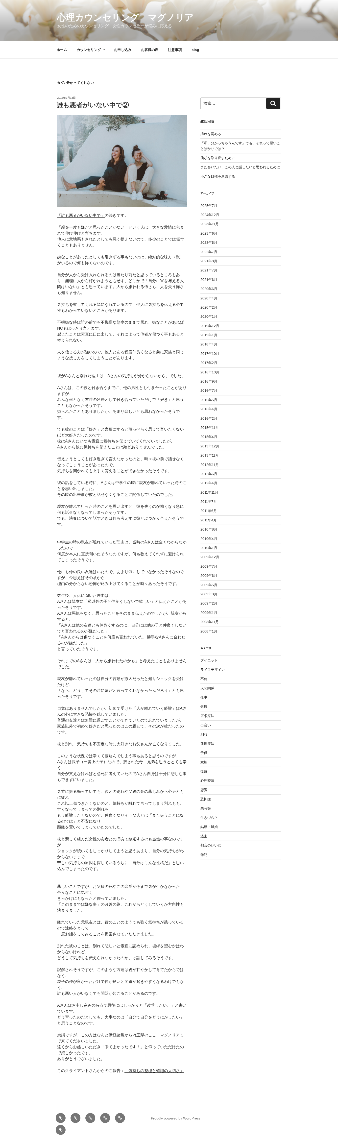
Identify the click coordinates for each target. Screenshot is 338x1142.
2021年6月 (208, 280)
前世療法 (207, 744)
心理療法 (207, 780)
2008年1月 (208, 631)
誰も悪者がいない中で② (93, 105)
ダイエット (209, 660)
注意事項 (175, 50)
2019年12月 (209, 326)
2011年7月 (208, 502)
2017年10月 (209, 354)
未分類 (205, 808)
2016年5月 (208, 400)
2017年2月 (208, 363)
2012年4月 (208, 483)
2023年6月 (208, 233)
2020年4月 (208, 298)
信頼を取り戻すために (217, 158)
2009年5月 (208, 585)
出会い (205, 725)
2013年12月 (209, 446)
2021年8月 (208, 261)
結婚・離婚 (209, 827)
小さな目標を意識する (217, 176)
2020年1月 (208, 316)
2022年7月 (208, 252)
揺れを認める (210, 134)
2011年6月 (208, 511)
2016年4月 (208, 409)
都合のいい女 (210, 845)
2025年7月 (208, 206)
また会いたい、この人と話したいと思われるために (240, 167)
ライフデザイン (212, 670)
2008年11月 (209, 622)
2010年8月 (208, 529)
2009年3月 (208, 594)
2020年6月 (208, 289)
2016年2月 (208, 418)
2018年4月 (208, 344)
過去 (203, 836)
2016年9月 (208, 381)
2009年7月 (208, 566)
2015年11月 (209, 428)
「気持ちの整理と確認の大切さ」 (154, 1071)
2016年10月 (209, 372)
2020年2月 (208, 307)
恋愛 (203, 790)
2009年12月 (209, 557)
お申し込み (122, 50)
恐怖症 (205, 799)
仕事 (203, 697)
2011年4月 (208, 520)
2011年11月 (209, 492)
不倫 (203, 679)
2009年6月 (208, 576)
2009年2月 (208, 603)
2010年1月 (208, 548)
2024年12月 (209, 215)
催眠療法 (207, 716)
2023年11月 (209, 224)
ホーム (62, 50)
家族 (203, 762)
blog (195, 50)
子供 (203, 753)
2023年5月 (208, 242)
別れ (203, 734)
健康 (203, 706)
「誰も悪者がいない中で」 (81, 215)
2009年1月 (208, 613)
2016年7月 (208, 390)
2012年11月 (209, 465)
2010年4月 (208, 539)
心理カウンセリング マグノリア (125, 17)
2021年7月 (208, 270)
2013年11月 (209, 455)
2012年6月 (208, 474)
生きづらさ (209, 818)
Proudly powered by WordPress (175, 1118)
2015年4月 (208, 437)
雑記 (203, 855)
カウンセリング (89, 50)
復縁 (203, 771)
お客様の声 (149, 50)
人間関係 (207, 688)
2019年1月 (208, 335)
